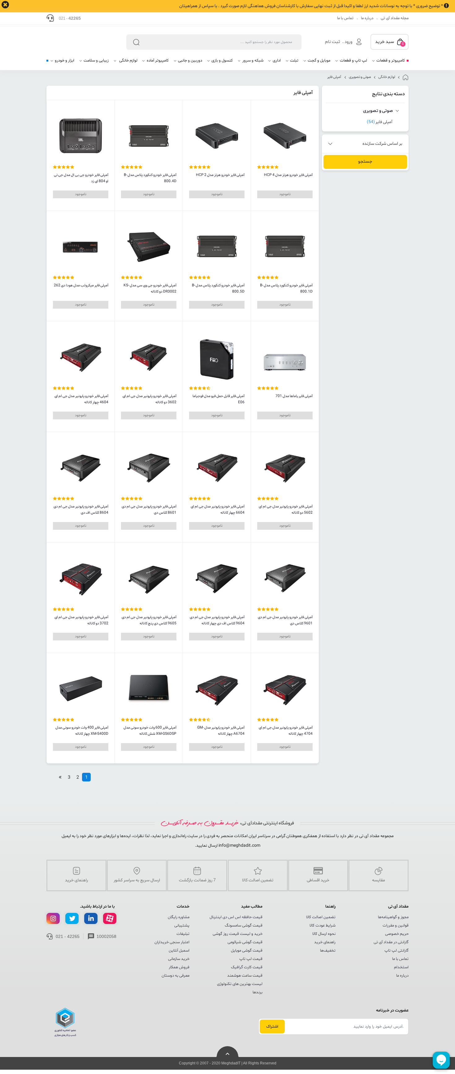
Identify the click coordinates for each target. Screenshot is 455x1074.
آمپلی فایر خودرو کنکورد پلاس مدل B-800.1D (286, 288)
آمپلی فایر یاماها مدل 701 (294, 396)
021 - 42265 (68, 936)
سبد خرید (389, 42)
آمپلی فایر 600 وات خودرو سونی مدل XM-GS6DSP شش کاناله (150, 730)
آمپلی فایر (334, 77)
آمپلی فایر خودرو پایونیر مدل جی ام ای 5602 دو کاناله (286, 509)
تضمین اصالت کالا (321, 917)
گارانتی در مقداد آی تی (391, 942)
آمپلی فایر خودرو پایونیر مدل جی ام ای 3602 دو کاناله (149, 399)
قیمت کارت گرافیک (246, 967)
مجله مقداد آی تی (395, 18)
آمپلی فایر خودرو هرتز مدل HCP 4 (288, 175)
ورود (348, 42)
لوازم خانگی (386, 77)
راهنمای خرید (325, 942)
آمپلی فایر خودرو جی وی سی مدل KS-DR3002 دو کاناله (150, 288)
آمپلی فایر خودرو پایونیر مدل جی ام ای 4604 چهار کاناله (81, 399)
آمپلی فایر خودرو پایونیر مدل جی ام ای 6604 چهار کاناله (218, 509)
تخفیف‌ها (328, 950)
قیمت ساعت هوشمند (244, 975)
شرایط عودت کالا (323, 925)
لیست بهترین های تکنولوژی (239, 984)
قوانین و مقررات (396, 925)
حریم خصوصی (397, 934)
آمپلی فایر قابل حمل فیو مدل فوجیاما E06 (219, 399)
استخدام (401, 967)
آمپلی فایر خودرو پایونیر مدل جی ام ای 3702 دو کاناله (81, 620)
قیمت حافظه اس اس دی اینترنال (236, 917)
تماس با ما (345, 18)
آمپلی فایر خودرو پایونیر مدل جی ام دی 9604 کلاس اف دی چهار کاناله (217, 620)
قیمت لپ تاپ (250, 959)
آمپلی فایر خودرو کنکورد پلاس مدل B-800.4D (150, 178)
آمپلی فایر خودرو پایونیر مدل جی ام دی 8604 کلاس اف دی (81, 509)
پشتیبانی (181, 925)
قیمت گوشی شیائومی (245, 942)
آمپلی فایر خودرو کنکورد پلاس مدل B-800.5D (218, 288)
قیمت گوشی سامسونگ (243, 925)
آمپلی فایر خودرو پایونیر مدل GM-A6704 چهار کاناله (221, 730)
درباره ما (367, 18)
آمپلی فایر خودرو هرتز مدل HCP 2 (220, 175)
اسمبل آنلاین (179, 950)
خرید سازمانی (178, 959)
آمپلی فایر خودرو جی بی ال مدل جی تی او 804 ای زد (81, 178)
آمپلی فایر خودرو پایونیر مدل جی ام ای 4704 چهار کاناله (286, 730)
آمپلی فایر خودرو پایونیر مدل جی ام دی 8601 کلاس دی (149, 509)
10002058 (106, 936)
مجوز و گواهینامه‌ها (393, 917)
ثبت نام (332, 42)
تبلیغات (182, 934)
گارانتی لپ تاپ (396, 950)
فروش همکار (179, 967)
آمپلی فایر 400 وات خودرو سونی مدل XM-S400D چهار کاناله (81, 730)
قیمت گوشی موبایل (246, 950)
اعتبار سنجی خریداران (171, 942)
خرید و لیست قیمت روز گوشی (237, 934)
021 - (70, 18)
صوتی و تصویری (360, 77)
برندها (257, 992)
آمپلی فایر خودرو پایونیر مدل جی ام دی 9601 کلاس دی (285, 620)
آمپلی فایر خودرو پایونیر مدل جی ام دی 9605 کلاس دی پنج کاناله (149, 620)
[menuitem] (388, 63)
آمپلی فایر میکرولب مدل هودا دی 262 (81, 285)
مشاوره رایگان (178, 917)
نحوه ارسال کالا (324, 934)
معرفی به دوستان (175, 975)
